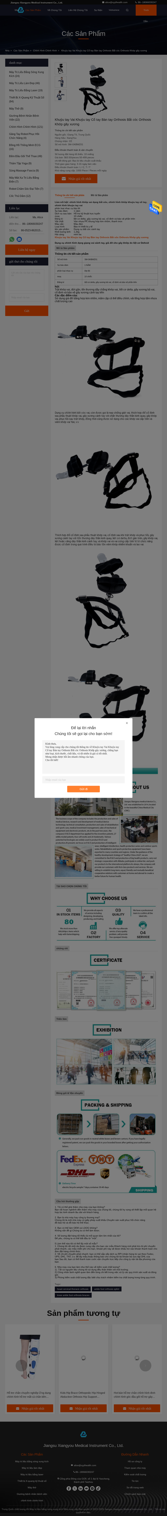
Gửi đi (84, 789)
